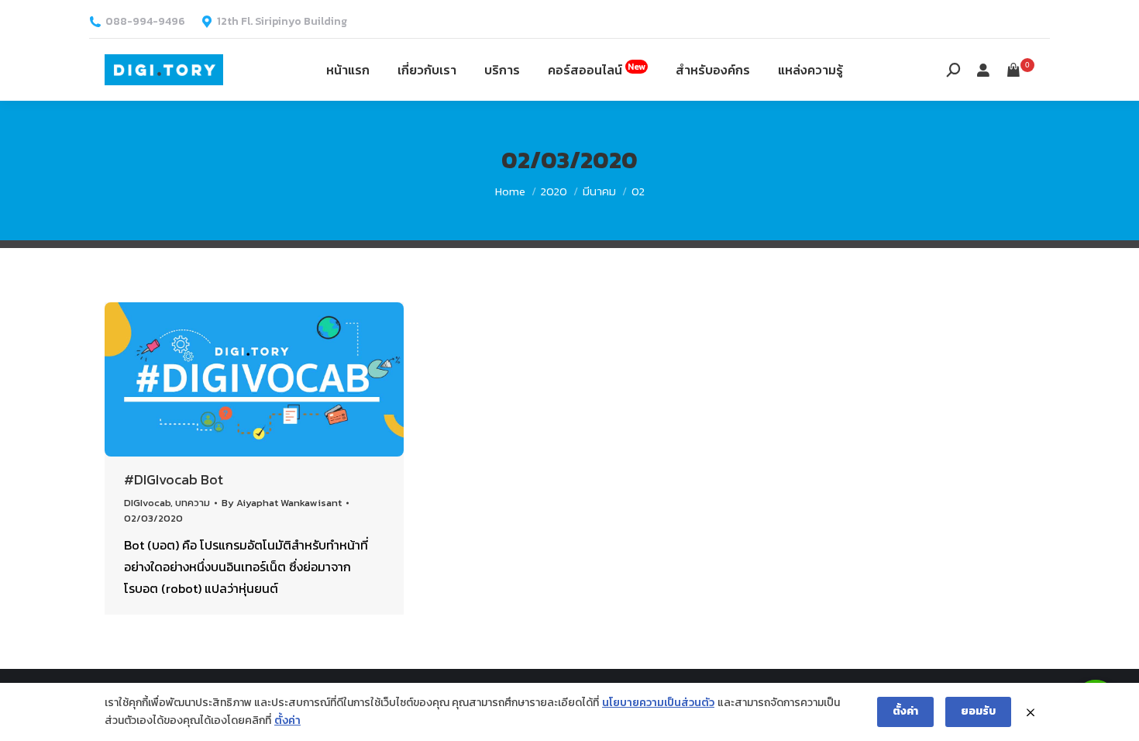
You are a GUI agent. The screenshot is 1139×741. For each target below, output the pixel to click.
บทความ (192, 502)
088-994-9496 (145, 21)
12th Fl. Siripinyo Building (282, 21)
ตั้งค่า (287, 720)
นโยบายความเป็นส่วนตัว (658, 702)
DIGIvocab (147, 502)
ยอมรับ (978, 711)
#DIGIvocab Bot (173, 479)
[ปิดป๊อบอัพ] (1030, 712)
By (282, 502)
